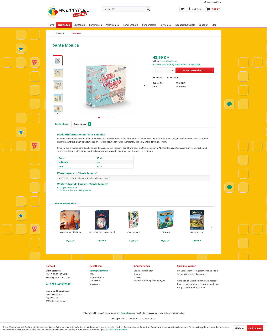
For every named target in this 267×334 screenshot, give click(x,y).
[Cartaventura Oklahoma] (70, 220)
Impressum (95, 284)
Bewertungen (82, 124)
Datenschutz (95, 280)
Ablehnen (239, 328)
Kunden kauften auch (65, 203)
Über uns (138, 274)
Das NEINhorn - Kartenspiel (102, 232)
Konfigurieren (255, 328)
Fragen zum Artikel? (68, 187)
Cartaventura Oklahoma (70, 232)
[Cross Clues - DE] (133, 220)
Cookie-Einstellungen (143, 270)
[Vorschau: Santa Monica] (58, 60)
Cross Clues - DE (133, 232)
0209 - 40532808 (60, 284)
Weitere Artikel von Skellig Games (75, 190)
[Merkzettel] (182, 9)
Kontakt (137, 277)
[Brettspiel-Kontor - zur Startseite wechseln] (68, 13)
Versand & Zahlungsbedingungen (149, 280)
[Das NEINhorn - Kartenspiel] (102, 220)
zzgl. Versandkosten (170, 61)
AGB (92, 274)
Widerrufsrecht (97, 277)
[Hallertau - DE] (197, 220)
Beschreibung (61, 124)
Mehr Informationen (117, 329)
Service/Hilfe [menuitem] (212, 2)
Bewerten (174, 77)
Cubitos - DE (165, 232)
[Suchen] (148, 9)
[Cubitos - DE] (165, 220)
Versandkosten (127, 313)
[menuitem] (126, 9)
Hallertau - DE (196, 232)
